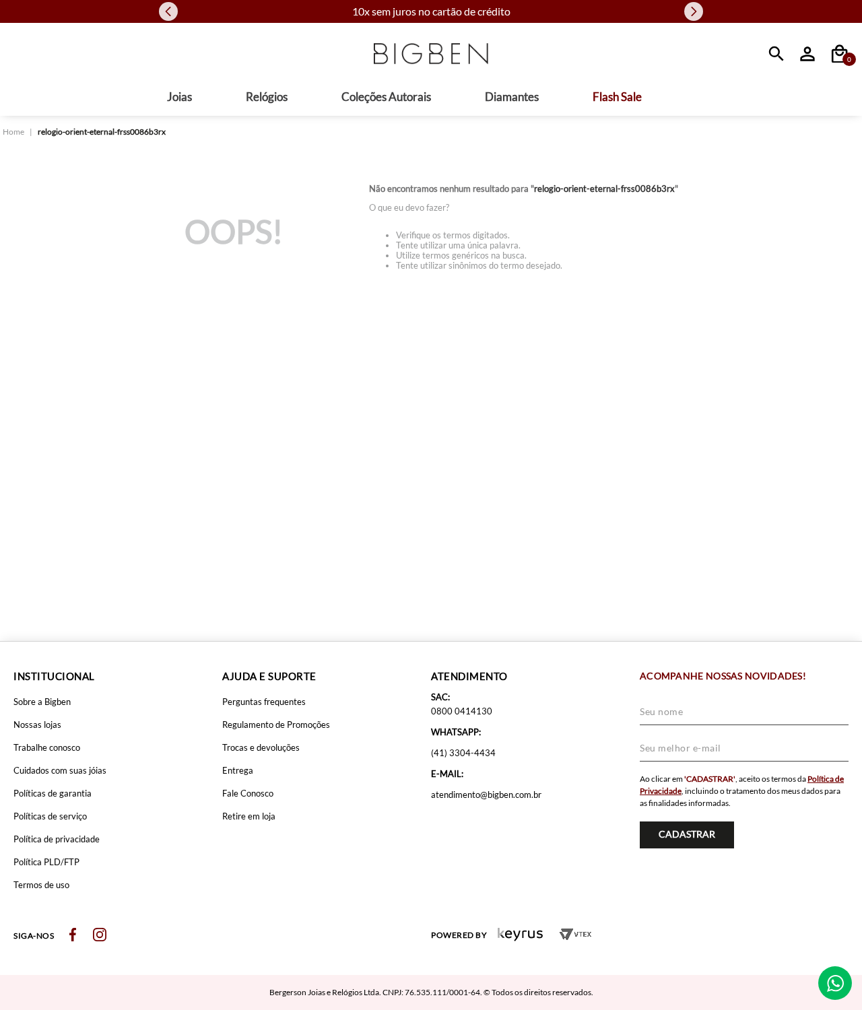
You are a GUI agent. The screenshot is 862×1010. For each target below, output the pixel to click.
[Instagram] (99, 935)
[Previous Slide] (168, 11)
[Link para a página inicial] (13, 132)
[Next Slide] (693, 11)
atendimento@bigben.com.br (486, 794)
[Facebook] (72, 935)
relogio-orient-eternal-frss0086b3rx (102, 132)
